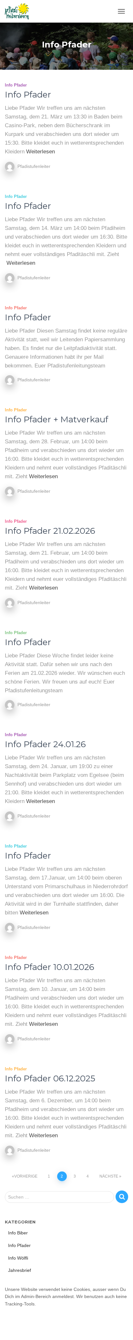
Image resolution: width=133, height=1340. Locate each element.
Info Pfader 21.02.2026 (50, 531)
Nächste (108, 1176)
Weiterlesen (40, 152)
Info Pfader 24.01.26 (45, 744)
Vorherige (25, 1176)
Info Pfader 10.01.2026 (49, 967)
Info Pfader (16, 85)
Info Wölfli (18, 1258)
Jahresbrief (19, 1270)
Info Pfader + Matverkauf (56, 419)
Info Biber (18, 1232)
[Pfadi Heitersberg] (19, 11)
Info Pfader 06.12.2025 (50, 1078)
